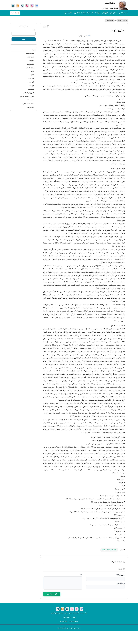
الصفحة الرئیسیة (123, 13)
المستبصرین (31, 89)
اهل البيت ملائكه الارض (28, 104)
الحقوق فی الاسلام (29, 93)
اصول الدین (31, 79)
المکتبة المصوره (68, 13)
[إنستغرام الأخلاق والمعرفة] (32, 5)
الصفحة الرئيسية (122, 20)
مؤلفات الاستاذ (30, 68)
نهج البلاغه (97, 13)
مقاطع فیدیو (113, 13)
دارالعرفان (31, 61)
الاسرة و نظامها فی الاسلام (27, 96)
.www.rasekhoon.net (109, 550)
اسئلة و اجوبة (30, 64)
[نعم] (22, 5)
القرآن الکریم (105, 13)
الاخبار (32, 71)
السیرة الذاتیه (30, 57)
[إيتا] (17, 5)
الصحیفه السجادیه (88, 13)
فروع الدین (31, 82)
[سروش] (13, 5)
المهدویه (32, 86)
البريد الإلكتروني (121, 583)
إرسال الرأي (50, 594)
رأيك (81, 575)
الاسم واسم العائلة (120, 575)
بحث (23, 39)
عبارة (33, 30)
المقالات (32, 75)
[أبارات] (27, 5)
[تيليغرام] (36, 5)
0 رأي (45, 27)
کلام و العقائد (109, 20)
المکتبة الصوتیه (78, 13)
